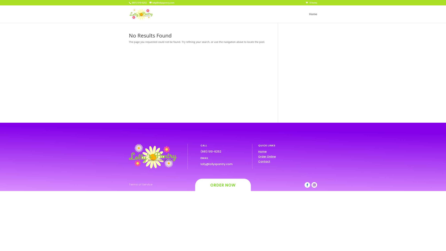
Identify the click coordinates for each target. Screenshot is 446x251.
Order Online (267, 157)
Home (313, 14)
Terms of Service (140, 184)
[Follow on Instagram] (314, 185)
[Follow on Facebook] (307, 185)
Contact (264, 161)
